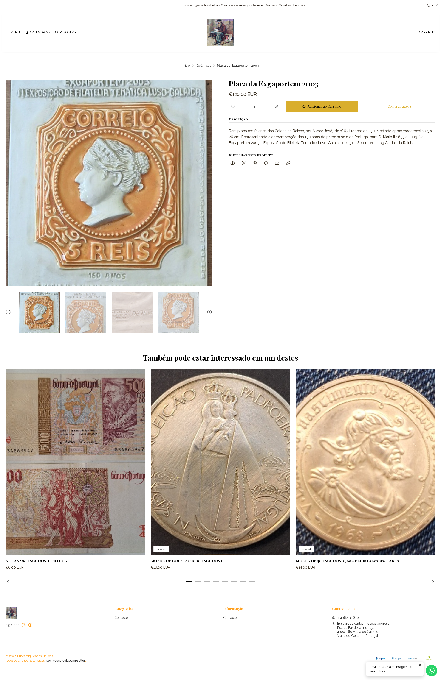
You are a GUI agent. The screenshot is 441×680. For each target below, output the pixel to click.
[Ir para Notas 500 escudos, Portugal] (75, 462)
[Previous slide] (9, 312)
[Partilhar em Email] (277, 163)
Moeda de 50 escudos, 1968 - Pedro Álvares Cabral (348, 560)
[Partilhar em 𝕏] (244, 163)
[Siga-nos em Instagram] (23, 625)
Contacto (121, 617)
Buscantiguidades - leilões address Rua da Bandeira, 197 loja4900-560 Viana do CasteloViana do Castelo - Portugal (363, 630)
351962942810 (348, 617)
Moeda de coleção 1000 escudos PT (188, 560)
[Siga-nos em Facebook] (30, 625)
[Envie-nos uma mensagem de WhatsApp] (431, 670)
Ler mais (144, 5)
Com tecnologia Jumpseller (65, 660)
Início (186, 65)
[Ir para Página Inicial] (220, 32)
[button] (189, 581)
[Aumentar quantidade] (276, 106)
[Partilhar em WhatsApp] (255, 163)
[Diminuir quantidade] (233, 106)
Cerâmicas (203, 65)
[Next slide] (208, 312)
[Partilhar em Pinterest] (266, 163)
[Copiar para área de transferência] (288, 163)
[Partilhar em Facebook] (232, 163)
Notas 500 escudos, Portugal (37, 560)
